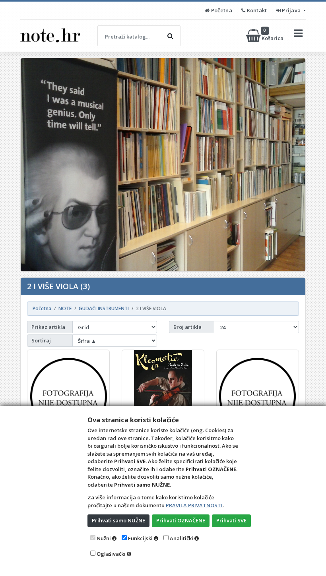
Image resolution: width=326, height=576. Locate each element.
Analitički (181, 538)
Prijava (291, 10)
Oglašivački (111, 553)
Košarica (273, 35)
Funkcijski (140, 538)
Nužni (104, 538)
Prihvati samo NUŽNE (118, 520)
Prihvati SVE (231, 520)
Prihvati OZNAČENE (180, 520)
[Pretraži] (170, 36)
